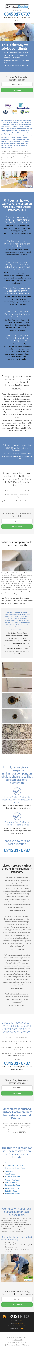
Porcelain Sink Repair (13, 1185)
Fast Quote (17, 90)
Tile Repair (9, 1171)
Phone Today (17, 84)
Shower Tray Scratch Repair (15, 1168)
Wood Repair (10, 1174)
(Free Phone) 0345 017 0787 (18, 1337)
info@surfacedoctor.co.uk (18, 1342)
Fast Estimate (17, 1305)
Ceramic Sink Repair (12, 1180)
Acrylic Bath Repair (12, 1188)
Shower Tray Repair (12, 1163)
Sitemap (26, 1345)
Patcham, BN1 (18, 1340)
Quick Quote (17, 526)
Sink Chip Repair (11, 1182)
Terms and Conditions (13, 1345)
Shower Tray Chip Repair (14, 1165)
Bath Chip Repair (11, 1191)
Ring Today (17, 521)
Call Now (17, 1299)
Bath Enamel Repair (12, 1193)
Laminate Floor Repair (13, 1176)
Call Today (17, 1088)
